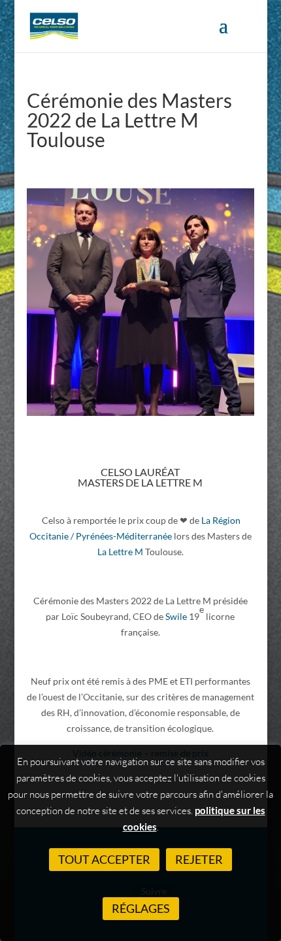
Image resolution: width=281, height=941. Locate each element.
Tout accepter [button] (104, 859)
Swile (177, 616)
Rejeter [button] (199, 859)
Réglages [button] (141, 908)
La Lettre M (120, 551)
